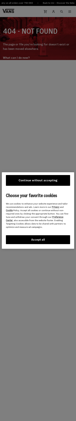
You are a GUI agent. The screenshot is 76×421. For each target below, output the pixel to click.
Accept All (38, 240)
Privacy (55, 207)
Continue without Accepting (38, 180)
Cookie (9, 210)
